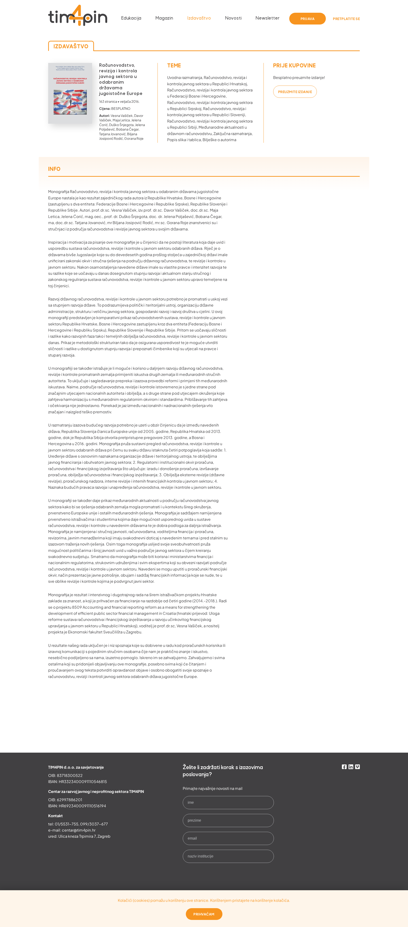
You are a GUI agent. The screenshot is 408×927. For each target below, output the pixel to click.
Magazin (164, 18)
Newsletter (268, 18)
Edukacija (131, 18)
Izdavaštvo (199, 18)
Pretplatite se (346, 18)
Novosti (233, 18)
